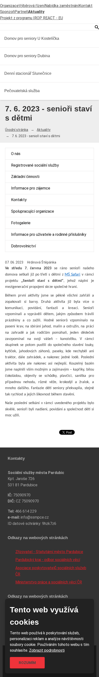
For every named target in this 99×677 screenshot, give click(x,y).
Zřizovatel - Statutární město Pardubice (49, 551)
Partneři (21, 11)
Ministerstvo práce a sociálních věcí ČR (48, 582)
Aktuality (36, 11)
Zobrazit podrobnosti (47, 650)
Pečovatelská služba (22, 91)
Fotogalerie (21, 223)
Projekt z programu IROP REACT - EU (31, 18)
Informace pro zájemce (30, 188)
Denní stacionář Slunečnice (27, 73)
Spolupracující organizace (32, 211)
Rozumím (27, 663)
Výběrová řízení (32, 5)
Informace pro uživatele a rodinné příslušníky (48, 234)
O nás (15, 153)
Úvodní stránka (16, 130)
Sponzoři (7, 11)
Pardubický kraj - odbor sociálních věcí (47, 559)
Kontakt (86, 5)
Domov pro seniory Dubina (27, 56)
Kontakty (19, 199)
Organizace (9, 5)
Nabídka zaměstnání (62, 5)
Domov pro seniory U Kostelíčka (31, 38)
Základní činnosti (25, 176)
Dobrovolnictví (23, 246)
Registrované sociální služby (35, 165)
